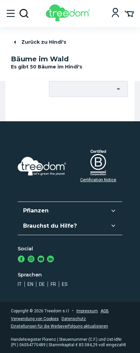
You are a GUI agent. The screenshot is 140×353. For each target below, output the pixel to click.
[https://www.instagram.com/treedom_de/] (31, 259)
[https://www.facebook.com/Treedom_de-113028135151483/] (21, 259)
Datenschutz (74, 318)
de (42, 284)
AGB (105, 311)
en (30, 284)
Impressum (87, 311)
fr (53, 284)
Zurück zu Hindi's (43, 42)
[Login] (115, 13)
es (65, 284)
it (20, 284)
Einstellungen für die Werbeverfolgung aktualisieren (59, 326)
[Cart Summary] (129, 13)
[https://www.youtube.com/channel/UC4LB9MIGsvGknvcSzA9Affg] (41, 259)
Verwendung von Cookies (35, 318)
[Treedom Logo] (69, 19)
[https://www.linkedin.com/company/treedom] (50, 259)
